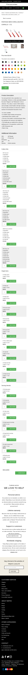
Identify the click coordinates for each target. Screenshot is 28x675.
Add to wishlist (6, 469)
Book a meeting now (13, 536)
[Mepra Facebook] (5, 656)
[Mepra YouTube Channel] (3, 656)
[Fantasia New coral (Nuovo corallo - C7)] (6, 46)
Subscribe (13, 571)
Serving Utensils (6, 385)
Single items (5, 271)
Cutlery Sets (5, 149)
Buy (6, 87)
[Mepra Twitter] (8, 656)
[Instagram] (10, 656)
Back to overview (7, 18)
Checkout (21, 473)
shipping (12, 552)
